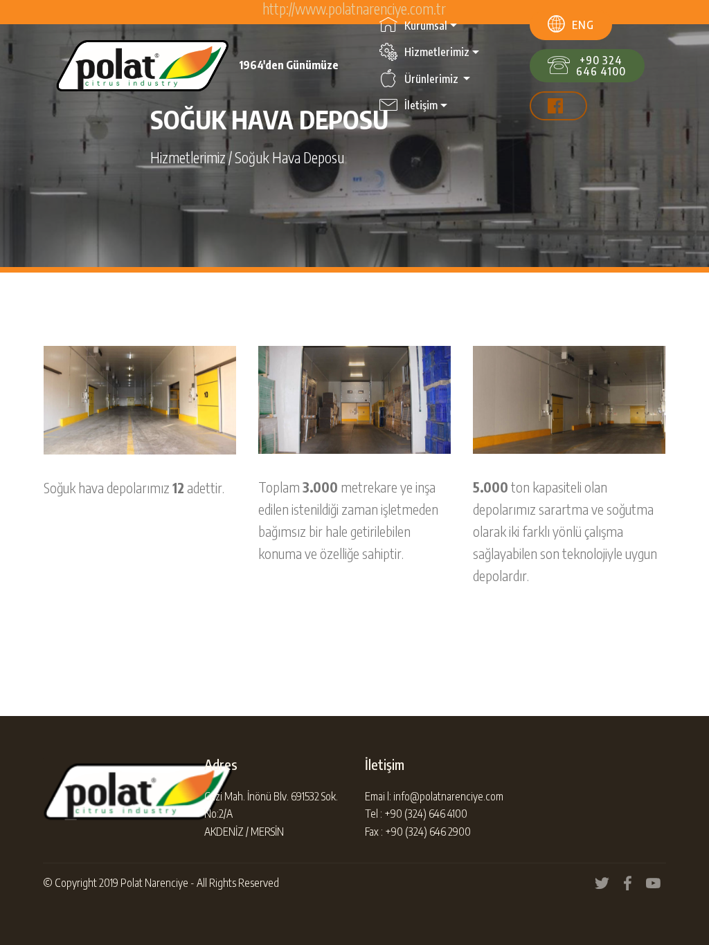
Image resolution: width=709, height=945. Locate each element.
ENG (583, 25)
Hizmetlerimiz (436, 52)
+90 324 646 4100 (601, 65)
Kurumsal (425, 26)
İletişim (421, 105)
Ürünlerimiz (432, 79)
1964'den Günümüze (289, 65)
